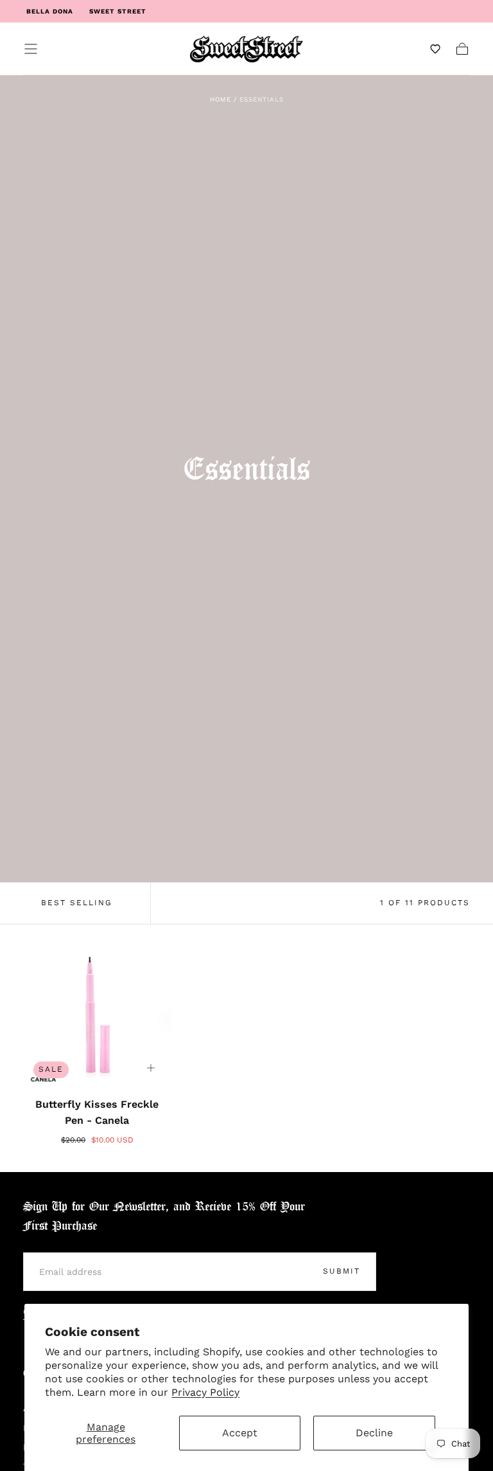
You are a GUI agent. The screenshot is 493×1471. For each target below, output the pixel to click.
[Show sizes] (151, 1068)
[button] (31, 49)
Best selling (76, 902)
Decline (374, 1433)
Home (220, 99)
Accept (239, 1433)
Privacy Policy (205, 1392)
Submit (341, 1271)
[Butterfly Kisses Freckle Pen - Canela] (97, 1014)
